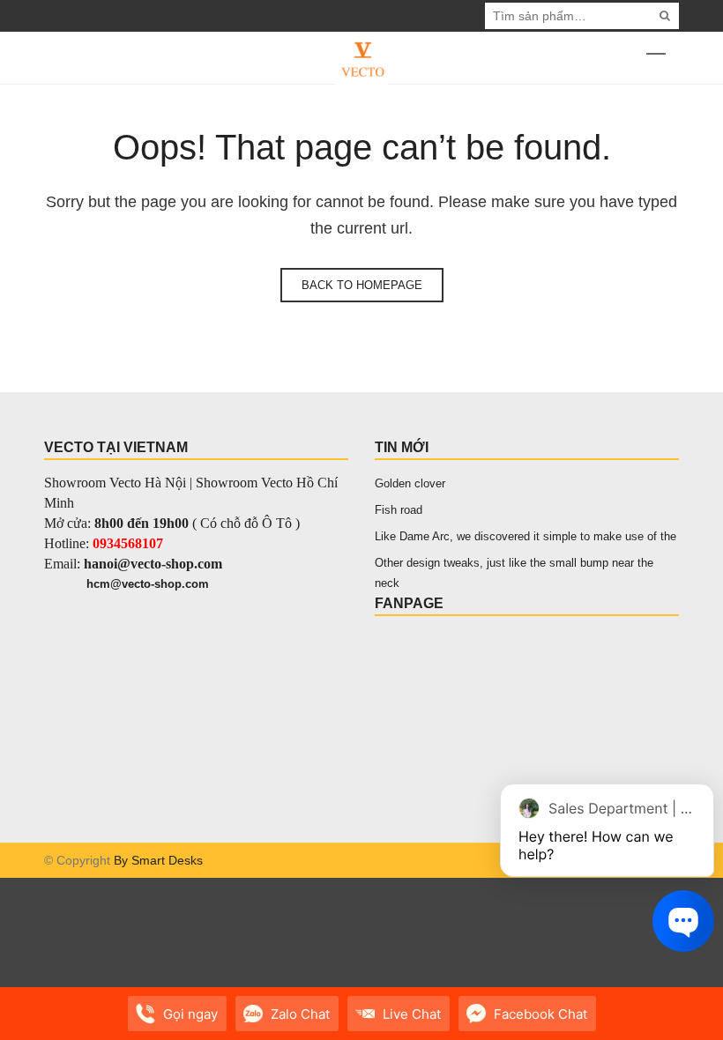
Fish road (398, 509)
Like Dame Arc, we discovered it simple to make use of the (525, 536)
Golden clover (410, 483)
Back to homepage (362, 285)
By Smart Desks (158, 860)
